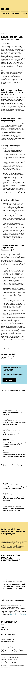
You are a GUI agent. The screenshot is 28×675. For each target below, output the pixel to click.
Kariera (3, 627)
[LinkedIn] (5, 357)
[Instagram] (5, 650)
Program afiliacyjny (7, 641)
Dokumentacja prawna (8, 634)
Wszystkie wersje (6, 644)
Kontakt (3, 629)
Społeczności (19, 672)
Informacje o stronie (6, 657)
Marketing (6, 13)
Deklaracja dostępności (6, 661)
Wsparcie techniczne (8, 632)
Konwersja (15, 13)
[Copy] (12, 357)
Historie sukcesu (7, 451)
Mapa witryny (15, 657)
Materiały (5, 579)
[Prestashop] (6, 3)
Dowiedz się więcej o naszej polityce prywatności (11, 547)
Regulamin (3, 659)
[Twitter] (9, 357)
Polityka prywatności (13, 659)
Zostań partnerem (6, 637)
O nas (3, 625)
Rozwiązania (4, 672)
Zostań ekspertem (6, 639)
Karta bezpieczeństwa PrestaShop (9, 662)
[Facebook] (2, 357)
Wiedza (24, 672)
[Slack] (21, 650)
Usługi (14, 672)
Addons (9, 672)
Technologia (6, 439)
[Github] (18, 650)
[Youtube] (15, 650)
